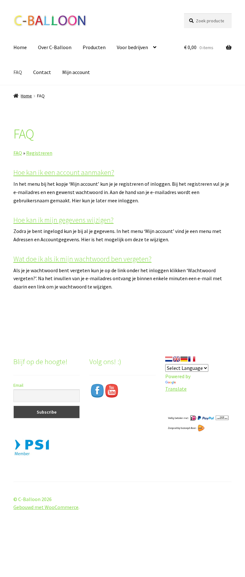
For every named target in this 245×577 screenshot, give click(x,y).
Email (18, 385)
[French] (191, 359)
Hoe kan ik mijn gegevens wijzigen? (63, 219)
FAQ (17, 72)
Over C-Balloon (54, 47)
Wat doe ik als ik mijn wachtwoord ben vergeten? (82, 258)
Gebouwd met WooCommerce (45, 507)
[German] (184, 359)
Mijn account (76, 72)
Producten (94, 47)
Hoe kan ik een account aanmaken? (63, 172)
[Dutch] (168, 359)
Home (20, 47)
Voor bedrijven (132, 47)
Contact (42, 72)
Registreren (39, 153)
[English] (176, 359)
